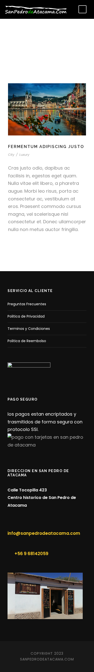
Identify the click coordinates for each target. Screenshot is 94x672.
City (11, 154)
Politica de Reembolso (27, 340)
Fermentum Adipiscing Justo (46, 146)
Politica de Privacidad (26, 316)
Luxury (24, 154)
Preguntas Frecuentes (27, 304)
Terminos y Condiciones (29, 328)
